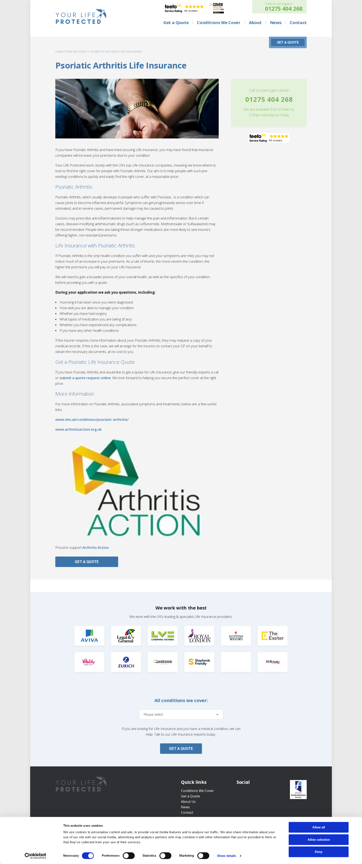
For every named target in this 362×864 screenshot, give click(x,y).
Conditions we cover (70, 51)
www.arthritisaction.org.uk (78, 429)
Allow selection (319, 839)
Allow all (318, 827)
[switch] (129, 855)
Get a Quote (190, 796)
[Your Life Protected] (80, 16)
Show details (226, 856)
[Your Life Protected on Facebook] (240, 792)
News (185, 807)
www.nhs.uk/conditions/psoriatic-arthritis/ (92, 419)
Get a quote (288, 42)
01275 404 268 (269, 99)
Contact (187, 812)
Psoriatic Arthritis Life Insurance (116, 51)
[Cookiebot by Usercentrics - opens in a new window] (35, 856)
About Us (188, 801)
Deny (318, 852)
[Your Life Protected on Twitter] (249, 792)
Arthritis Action (96, 547)
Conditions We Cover (197, 790)
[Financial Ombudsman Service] (298, 789)
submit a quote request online (85, 377)
